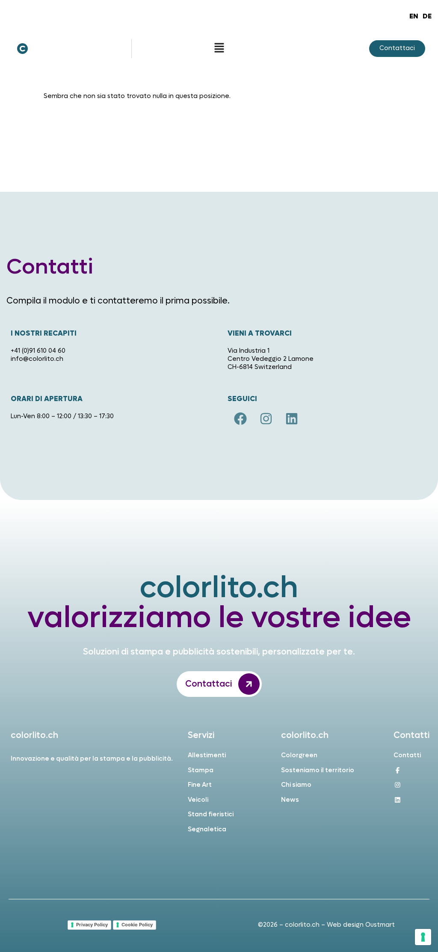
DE (427, 16)
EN (413, 16)
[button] (219, 48)
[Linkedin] (292, 418)
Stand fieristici (211, 814)
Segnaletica (207, 829)
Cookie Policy (137, 925)
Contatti (407, 755)
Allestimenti (207, 755)
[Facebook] (240, 418)
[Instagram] (266, 418)
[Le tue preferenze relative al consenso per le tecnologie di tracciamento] (423, 937)
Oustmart (380, 925)
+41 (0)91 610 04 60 (38, 351)
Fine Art (200, 785)
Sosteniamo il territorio (317, 770)
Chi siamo (296, 785)
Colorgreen (299, 755)
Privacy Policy (92, 925)
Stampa (200, 770)
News (290, 800)
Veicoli (198, 800)
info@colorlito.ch (37, 359)
